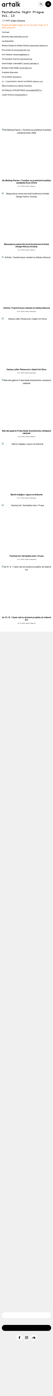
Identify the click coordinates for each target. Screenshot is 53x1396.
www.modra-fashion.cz (38, 45)
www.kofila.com (25, 68)
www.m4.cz (17, 77)
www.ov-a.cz (38, 81)
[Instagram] (26, 1338)
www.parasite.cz (20, 94)
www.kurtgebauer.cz (21, 54)
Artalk (13, 20)
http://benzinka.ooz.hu (19, 36)
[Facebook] (19, 1338)
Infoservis (21, 20)
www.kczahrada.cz (31, 63)
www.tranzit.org (26, 59)
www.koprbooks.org (22, 50)
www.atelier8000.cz (34, 90)
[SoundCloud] (34, 1338)
